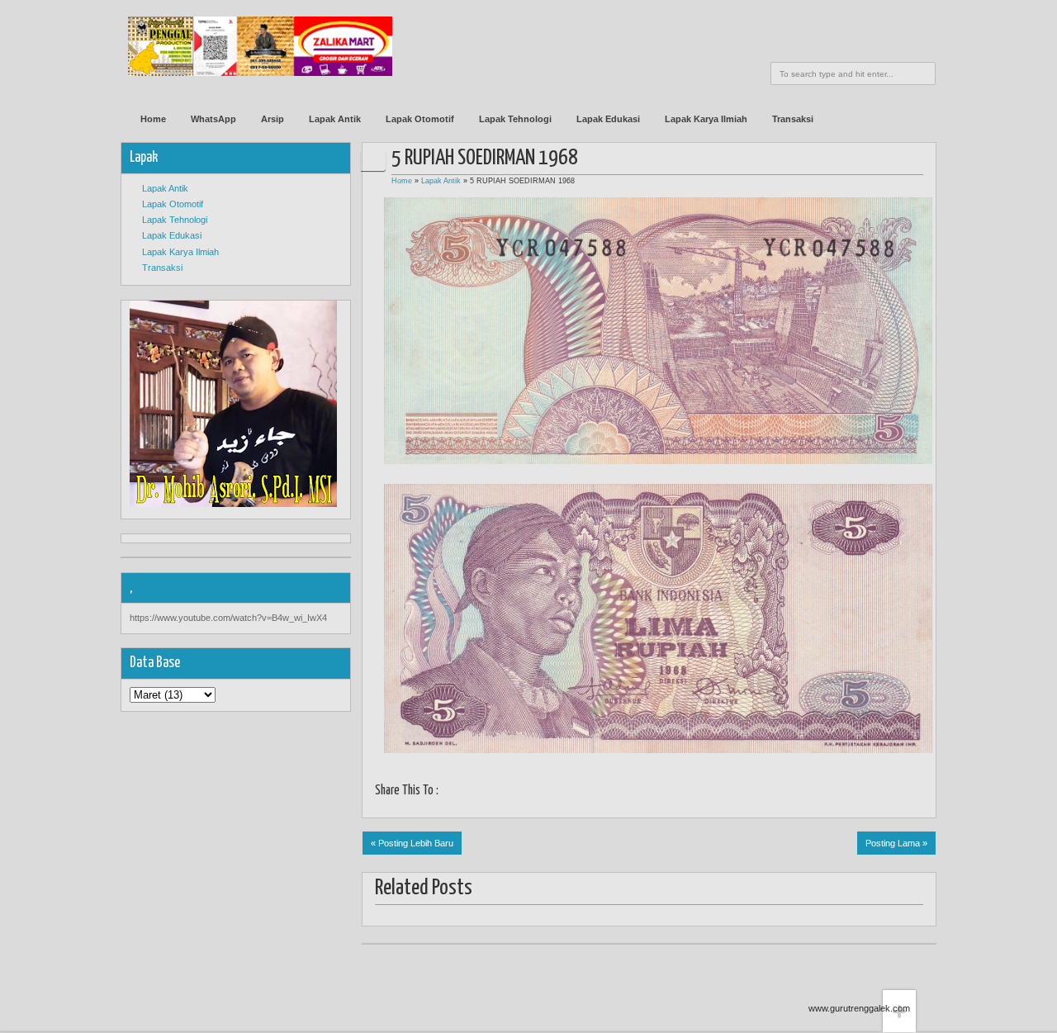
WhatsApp (213, 119)
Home (153, 119)
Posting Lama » (896, 843)
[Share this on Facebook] (449, 792)
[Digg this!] (531, 792)
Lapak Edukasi (608, 119)
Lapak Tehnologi (515, 119)
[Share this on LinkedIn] (573, 792)
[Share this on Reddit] (593, 792)
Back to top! (899, 964)
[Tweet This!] (469, 792)
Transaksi (792, 119)
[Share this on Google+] (490, 792)
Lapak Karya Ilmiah (706, 119)
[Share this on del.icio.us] (552, 792)
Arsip (272, 119)
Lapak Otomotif (420, 119)
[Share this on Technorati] (614, 792)
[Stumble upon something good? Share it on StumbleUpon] (511, 792)
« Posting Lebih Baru (412, 843)
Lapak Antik (335, 119)
